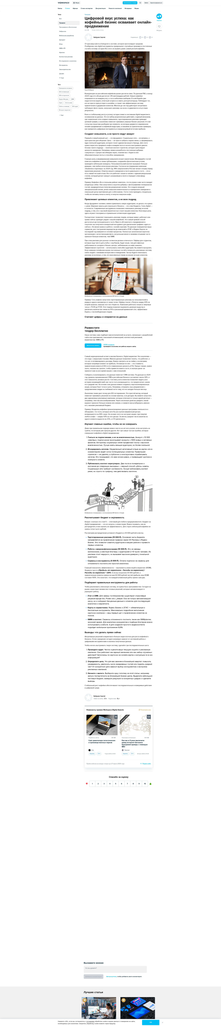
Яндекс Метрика (63, 99)
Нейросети (62, 31)
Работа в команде (64, 106)
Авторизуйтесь (111, 976)
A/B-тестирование (64, 95)
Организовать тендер (130, 3)
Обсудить (159, 30)
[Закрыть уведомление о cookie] (162, 1022)
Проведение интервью (65, 88)
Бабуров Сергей (99, 37)
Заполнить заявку (93, 345)
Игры (61, 44)
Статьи (67, 8)
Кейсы (60, 8)
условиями (90, 1021)
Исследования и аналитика (67, 61)
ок (151, 1022)
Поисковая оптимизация (129, 737)
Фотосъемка (68, 103)
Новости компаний (115, 8)
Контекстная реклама (66, 57)
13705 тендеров (108, 345)
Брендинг (62, 40)
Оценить (92, 753)
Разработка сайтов (93, 737)
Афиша (75, 8)
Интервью (128, 8)
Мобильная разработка (66, 35)
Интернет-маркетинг (65, 110)
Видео (137, 8)
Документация (101, 8)
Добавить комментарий (93, 977)
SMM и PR (62, 48)
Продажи (62, 23)
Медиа (77, 3)
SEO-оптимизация (64, 92)
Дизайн (61, 74)
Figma (60, 103)
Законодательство (65, 69)
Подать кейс (146, 764)
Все (60, 19)
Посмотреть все (145, 710)
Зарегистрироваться (156, 3)
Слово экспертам (87, 8)
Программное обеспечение (68, 27)
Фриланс (62, 52)
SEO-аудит (75, 106)
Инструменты (63, 65)
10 (145, 783)
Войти (146, 3)
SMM (72, 99)
